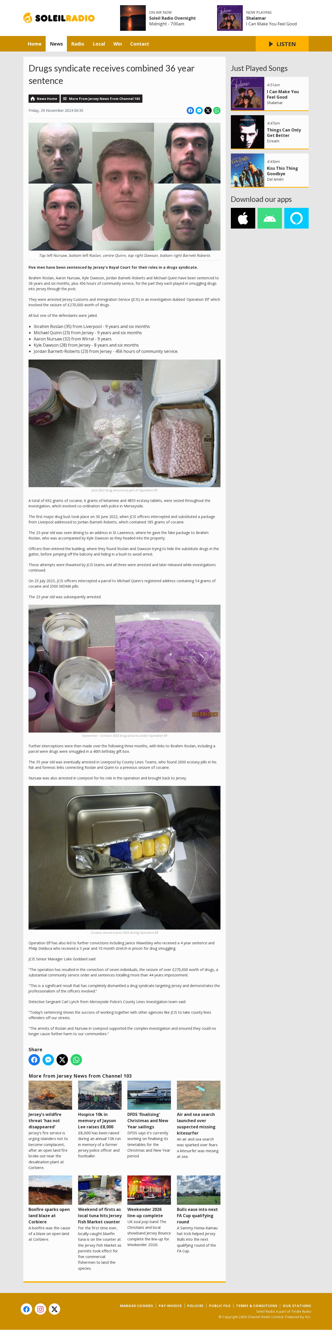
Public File (220, 1305)
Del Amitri (275, 179)
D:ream (273, 140)
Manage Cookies (136, 1305)
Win (117, 44)
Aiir (307, 1317)
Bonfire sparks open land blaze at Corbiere (49, 1215)
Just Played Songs (259, 68)
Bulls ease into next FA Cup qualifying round (197, 1215)
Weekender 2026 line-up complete (145, 1212)
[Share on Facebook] (190, 110)
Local (99, 44)
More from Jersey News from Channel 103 (104, 98)
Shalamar (256, 18)
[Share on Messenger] (199, 110)
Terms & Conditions (256, 1305)
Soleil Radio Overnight (172, 18)
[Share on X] (208, 110)
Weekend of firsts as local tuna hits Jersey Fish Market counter (100, 1215)
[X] (54, 1309)
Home (34, 44)
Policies (195, 1305)
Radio (77, 44)
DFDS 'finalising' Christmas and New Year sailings (147, 1121)
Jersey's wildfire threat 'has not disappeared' (45, 1121)
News (56, 44)
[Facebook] (26, 1309)
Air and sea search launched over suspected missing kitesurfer (196, 1124)
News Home (47, 98)
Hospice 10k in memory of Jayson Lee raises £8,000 (97, 1121)
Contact (139, 44)
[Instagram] (40, 1309)
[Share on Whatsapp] (216, 110)
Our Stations (297, 1305)
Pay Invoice (170, 1305)
